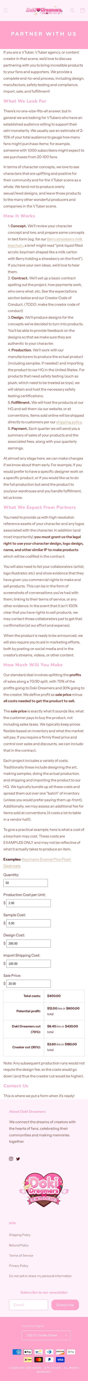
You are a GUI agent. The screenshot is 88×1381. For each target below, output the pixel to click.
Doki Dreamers (30, 1367)
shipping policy (68, 422)
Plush (66, 859)
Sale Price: (12, 975)
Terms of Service (21, 1255)
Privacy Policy (18, 1266)
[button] (6, 10)
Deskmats (12, 866)
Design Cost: (14, 935)
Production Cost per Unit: (24, 894)
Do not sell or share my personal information (40, 1276)
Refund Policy (18, 1245)
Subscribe (65, 1305)
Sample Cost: (14, 915)
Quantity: (11, 874)
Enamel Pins (50, 859)
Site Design (52, 1367)
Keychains (30, 859)
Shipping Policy (19, 1235)
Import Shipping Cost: (21, 955)
